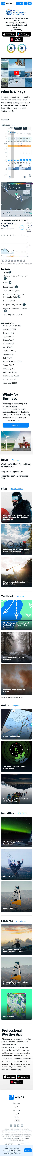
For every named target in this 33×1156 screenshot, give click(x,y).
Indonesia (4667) (10, 372)
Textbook (7, 596)
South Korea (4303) (11, 376)
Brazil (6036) (8, 347)
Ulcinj (5, 283)
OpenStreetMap (21, 209)
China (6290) (8, 344)
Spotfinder (17, 1110)
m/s (6, 138)
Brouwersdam (8, 287)
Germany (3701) (9, 379)
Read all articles (17, 489)
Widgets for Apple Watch (12, 472)
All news (15, 460)
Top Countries (7, 323)
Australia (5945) (9, 351)
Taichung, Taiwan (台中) (12, 315)
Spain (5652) (8, 354)
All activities (22, 813)
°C (6, 145)
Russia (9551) (8, 333)
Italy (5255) (7, 358)
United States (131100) (12, 326)
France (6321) (8, 340)
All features (20, 921)
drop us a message (23, 1138)
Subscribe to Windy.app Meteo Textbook (12, 697)
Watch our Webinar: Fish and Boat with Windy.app (15, 465)
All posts (20, 596)
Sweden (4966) (9, 369)
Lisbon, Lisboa (9, 300)
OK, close (27, 1150)
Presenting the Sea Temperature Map (15, 477)
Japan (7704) (8, 336)
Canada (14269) (9, 329)
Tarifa (5, 272)
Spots (16, 1107)
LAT (6, 169)
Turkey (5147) (8, 365)
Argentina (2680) (10, 383)
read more (16, 30)
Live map (16, 1103)
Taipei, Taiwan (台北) (11, 291)
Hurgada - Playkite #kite (12, 305)
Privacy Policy (12, 1140)
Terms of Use (16, 1153)
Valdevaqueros (8, 125)
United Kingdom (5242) (12, 361)
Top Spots (5, 269)
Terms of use (20, 1140)
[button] (26, 227)
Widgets (17, 1114)
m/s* (6, 141)
